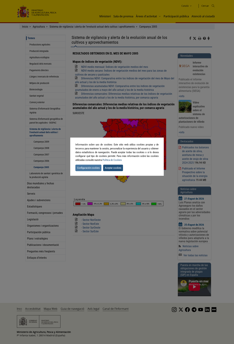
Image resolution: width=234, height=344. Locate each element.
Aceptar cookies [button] (113, 167)
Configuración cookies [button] (88, 167)
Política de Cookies (112, 160)
